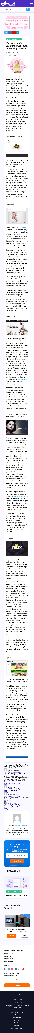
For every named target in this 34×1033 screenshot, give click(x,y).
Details (25, 936)
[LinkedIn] (17, 32)
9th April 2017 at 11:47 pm (12, 789)
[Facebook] (10, 32)
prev (14, 942)
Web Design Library (17, 1028)
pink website (21, 227)
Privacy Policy (17, 994)
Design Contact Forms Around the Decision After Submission (17, 895)
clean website (22, 379)
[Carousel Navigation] (17, 942)
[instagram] (19, 969)
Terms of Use (17, 997)
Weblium (17, 1020)
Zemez (17, 1015)
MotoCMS (10, 803)
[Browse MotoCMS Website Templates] (17, 757)
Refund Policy (17, 1000)
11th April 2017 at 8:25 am (12, 805)
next (19, 942)
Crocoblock (17, 1018)
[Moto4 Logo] (8, 3)
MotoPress (17, 1023)
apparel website (15, 288)
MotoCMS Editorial (12, 52)
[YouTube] (12, 969)
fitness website (18, 496)
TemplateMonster (17, 1012)
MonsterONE (17, 1026)
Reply (6, 785)
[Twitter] (6, 32)
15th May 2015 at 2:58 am (12, 772)
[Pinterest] (14, 32)
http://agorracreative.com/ (13, 783)
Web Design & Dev (13, 39)
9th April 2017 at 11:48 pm (12, 796)
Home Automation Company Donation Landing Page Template (17, 930)
